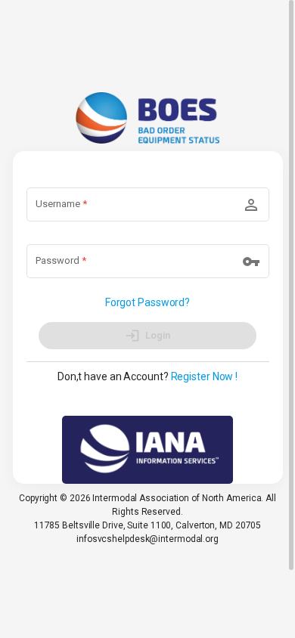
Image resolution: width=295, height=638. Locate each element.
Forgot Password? (147, 302)
